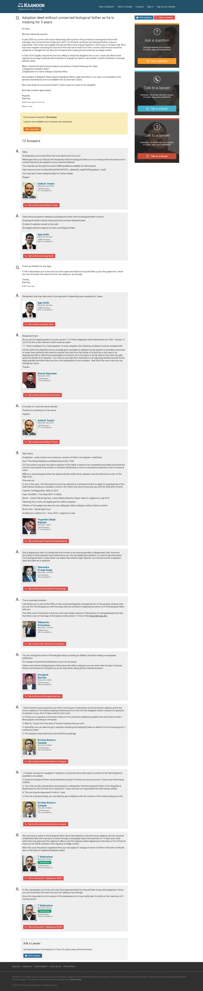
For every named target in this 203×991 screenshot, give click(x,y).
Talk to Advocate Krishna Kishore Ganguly (47, 761)
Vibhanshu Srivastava (44, 624)
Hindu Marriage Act (98, 616)
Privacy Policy (69, 966)
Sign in (150, 6)
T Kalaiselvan (45, 856)
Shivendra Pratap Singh (45, 568)
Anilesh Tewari (46, 183)
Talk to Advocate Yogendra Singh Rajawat (47, 541)
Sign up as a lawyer (166, 6)
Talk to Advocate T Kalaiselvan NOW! (45, 878)
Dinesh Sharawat (47, 373)
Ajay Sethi (43, 234)
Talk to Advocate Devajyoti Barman (44, 696)
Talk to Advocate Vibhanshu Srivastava (46, 644)
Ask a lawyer (34, 955)
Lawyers (140, 6)
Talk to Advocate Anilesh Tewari (43, 205)
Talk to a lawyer (124, 6)
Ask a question (32, 129)
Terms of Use (55, 966)
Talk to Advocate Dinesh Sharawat (44, 395)
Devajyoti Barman (43, 676)
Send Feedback (41, 966)
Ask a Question (106, 6)
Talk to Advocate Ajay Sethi (40, 256)
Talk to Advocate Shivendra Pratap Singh (47, 589)
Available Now (44, 862)
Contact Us (27, 966)
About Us (16, 966)
